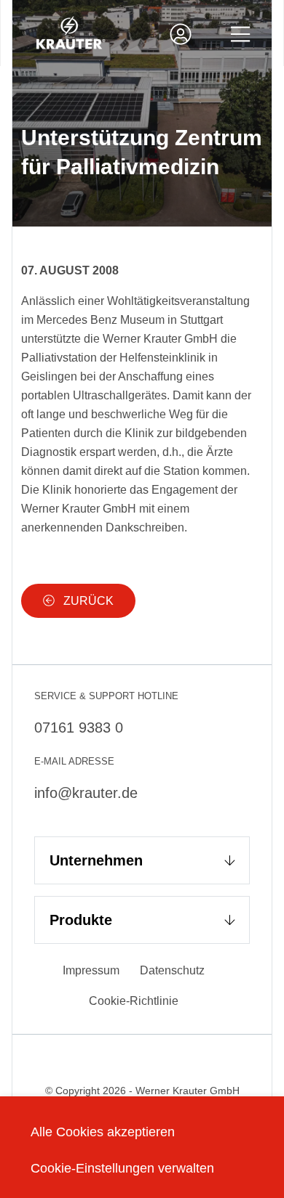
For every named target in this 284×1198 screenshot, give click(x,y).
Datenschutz (172, 970)
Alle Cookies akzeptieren (103, 1132)
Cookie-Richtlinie (133, 1001)
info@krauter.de (86, 793)
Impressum (91, 970)
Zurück (87, 601)
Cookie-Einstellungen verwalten (122, 1168)
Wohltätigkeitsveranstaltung (178, 301)
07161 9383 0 (78, 727)
